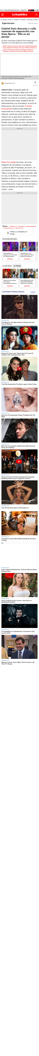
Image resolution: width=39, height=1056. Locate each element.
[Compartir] (35, 82)
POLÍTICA (10, 19)
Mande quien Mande (31, 226)
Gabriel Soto (13, 226)
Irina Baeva (22, 226)
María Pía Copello (8, 162)
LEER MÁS (10, 259)
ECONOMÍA (22, 19)
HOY (2, 10)
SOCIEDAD (29, 19)
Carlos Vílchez (19, 228)
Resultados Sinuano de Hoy (12, 10)
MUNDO (35, 19)
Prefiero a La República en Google (18, 233)
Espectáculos (8, 23)
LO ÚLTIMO (4, 19)
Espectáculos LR (10, 83)
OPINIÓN (16, 19)
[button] (2, 15)
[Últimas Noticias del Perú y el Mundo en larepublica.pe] (19, 14)
